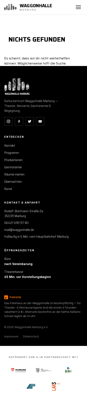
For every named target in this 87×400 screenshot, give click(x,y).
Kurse (8, 189)
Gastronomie (13, 167)
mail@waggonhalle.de (19, 229)
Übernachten (13, 181)
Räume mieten (14, 174)
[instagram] (8, 121)
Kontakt (9, 145)
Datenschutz (31, 336)
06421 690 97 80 (16, 222)
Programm (11, 152)
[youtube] (40, 121)
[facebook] (19, 121)
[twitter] (29, 121)
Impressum (11, 336)
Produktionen (13, 160)
